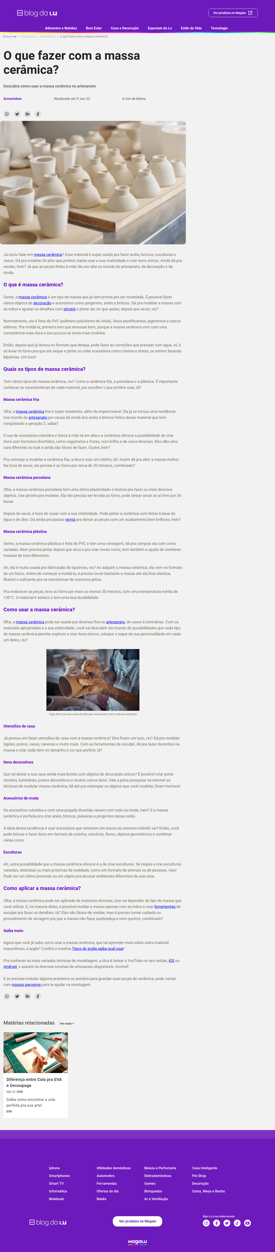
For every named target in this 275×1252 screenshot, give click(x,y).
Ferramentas (107, 1183)
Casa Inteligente (204, 1168)
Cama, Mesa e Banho (208, 1191)
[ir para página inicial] (37, 13)
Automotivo (106, 1176)
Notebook (56, 1199)
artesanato (38, 417)
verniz (70, 519)
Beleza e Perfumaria (160, 1168)
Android (10, 966)
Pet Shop (199, 1176)
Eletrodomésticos (157, 1176)
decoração (42, 303)
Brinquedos (153, 1191)
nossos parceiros (26, 984)
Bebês (101, 1199)
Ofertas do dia (108, 1191)
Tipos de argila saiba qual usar (98, 948)
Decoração (200, 1183)
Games (149, 1183)
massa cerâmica (48, 254)
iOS (171, 960)
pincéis (70, 309)
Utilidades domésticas (114, 1168)
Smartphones (59, 1176)
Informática (58, 1191)
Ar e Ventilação (156, 1199)
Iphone (54, 1168)
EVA (9, 1111)
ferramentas (165, 906)
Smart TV (56, 1183)
